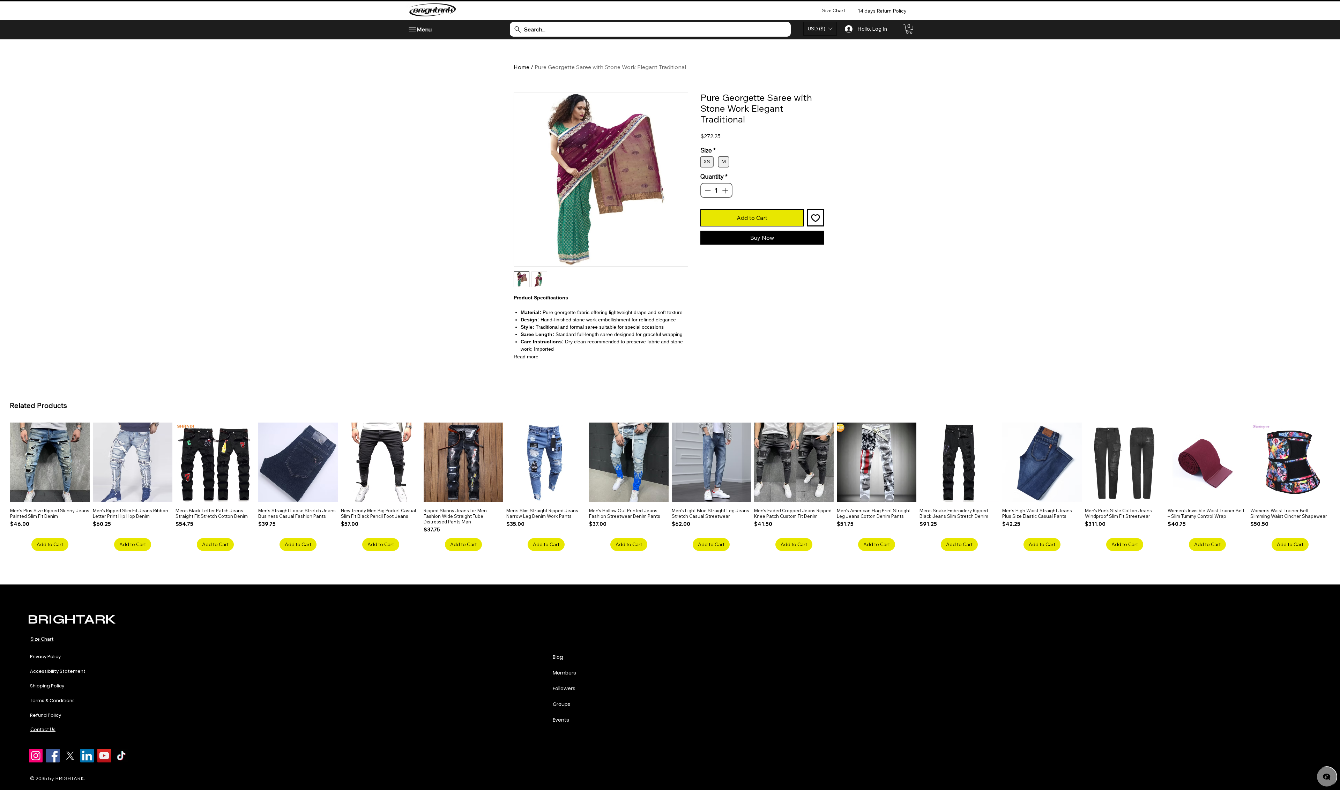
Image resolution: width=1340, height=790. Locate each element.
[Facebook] (53, 755)
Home (521, 67)
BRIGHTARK (72, 619)
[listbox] (820, 29)
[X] (70, 755)
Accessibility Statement (57, 671)
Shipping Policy (47, 686)
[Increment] (726, 238)
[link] (909, 29)
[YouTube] (104, 755)
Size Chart (41, 639)
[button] (820, 29)
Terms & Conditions (52, 700)
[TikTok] (121, 755)
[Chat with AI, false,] (1327, 777)
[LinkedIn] (87, 755)
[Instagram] (36, 755)
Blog (558, 657)
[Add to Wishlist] (815, 265)
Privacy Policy (45, 656)
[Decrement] (707, 238)
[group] (670, 486)
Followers (564, 688)
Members (564, 672)
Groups (562, 704)
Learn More (752, 154)
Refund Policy (45, 715)
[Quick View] (50, 462)
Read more (526, 356)
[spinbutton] (716, 238)
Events (561, 719)
